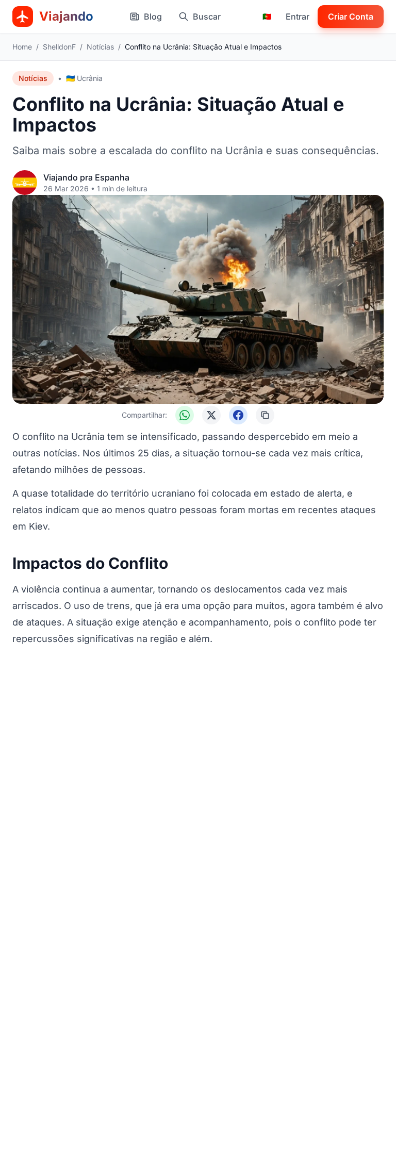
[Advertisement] (198, 677)
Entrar (297, 16)
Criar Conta (350, 16)
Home (22, 46)
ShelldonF (59, 46)
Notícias (100, 46)
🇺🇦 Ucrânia (84, 78)
